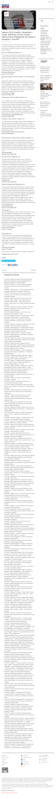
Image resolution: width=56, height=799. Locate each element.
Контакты (4, 755)
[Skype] (13, 265)
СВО (47, 46)
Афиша (4, 257)
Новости (4, 759)
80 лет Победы (44, 26)
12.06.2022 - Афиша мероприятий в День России (16, 623)
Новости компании (45, 44)
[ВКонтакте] (9, 265)
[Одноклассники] (11, 265)
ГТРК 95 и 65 (44, 33)
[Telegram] (17, 265)
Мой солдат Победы (45, 41)
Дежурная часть (44, 35)
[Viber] (15, 265)
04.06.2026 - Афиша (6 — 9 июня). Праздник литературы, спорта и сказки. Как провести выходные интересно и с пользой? (18, 286)
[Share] (49, 1)
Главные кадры (44, 30)
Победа (42, 46)
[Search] (52, 1)
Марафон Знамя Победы (45, 38)
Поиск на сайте (5, 757)
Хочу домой (43, 53)
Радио (3, 764)
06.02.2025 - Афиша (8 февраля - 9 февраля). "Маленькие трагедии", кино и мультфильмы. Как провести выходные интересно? (18, 545)
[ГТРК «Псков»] (5, 6)
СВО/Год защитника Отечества (45, 49)
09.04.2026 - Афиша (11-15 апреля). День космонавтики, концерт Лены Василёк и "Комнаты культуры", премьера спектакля (18, 320)
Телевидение (5, 762)
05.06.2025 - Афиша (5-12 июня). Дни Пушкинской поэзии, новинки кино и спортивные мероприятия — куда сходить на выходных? (18, 490)
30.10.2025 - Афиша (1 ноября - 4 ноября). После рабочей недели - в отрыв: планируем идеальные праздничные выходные (18, 414)
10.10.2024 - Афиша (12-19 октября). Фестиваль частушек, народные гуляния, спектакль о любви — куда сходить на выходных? (18, 609)
